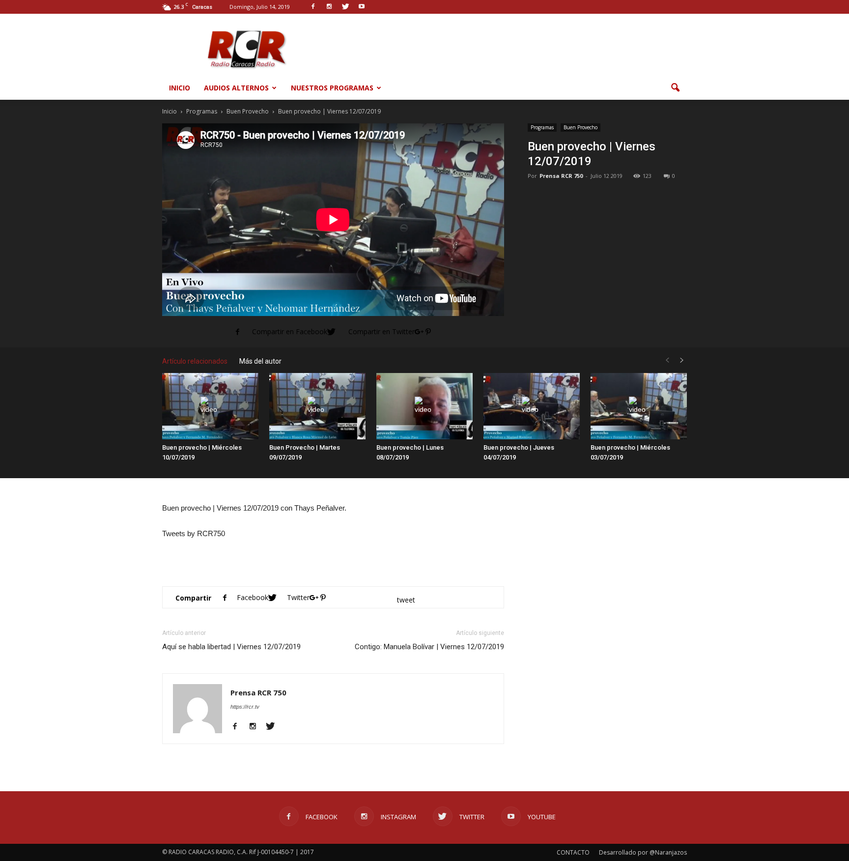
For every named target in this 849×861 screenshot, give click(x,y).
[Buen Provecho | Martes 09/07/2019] (317, 406)
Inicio (179, 87)
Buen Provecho (580, 127)
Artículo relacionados (194, 361)
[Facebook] (238, 726)
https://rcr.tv (244, 707)
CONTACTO (573, 852)
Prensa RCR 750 (561, 175)
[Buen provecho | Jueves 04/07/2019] (531, 406)
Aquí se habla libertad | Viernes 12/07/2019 (231, 646)
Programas (542, 127)
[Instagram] (256, 726)
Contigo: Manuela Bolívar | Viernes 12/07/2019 (429, 646)
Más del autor (260, 361)
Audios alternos (236, 87)
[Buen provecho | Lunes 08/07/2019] (424, 406)
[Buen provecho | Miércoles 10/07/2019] (210, 406)
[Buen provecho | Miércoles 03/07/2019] (639, 406)
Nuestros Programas (332, 87)
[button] (675, 88)
